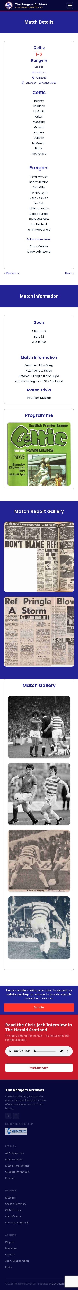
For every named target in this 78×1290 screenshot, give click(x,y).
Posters (10, 1178)
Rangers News (14, 1159)
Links (8, 1267)
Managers (11, 1248)
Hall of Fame (13, 1216)
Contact (10, 1254)
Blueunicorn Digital (62, 1283)
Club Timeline (13, 1210)
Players (9, 1242)
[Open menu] (69, 5)
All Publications (14, 1153)
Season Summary (15, 1204)
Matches (10, 1197)
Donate (39, 1007)
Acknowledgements (17, 1260)
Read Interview (39, 1067)
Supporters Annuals (17, 1172)
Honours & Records (17, 1222)
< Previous (11, 273)
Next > (69, 273)
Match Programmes (17, 1165)
